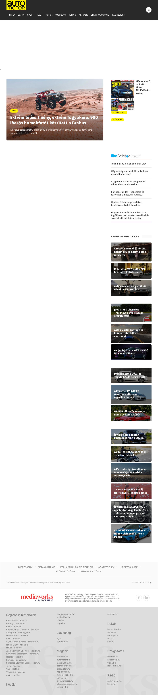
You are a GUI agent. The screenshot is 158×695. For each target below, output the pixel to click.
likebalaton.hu (63, 669)
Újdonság (60, 15)
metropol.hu (113, 635)
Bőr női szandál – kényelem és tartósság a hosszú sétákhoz (127, 193)
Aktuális (83, 15)
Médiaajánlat (46, 567)
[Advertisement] (79, 44)
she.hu (110, 641)
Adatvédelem (106, 567)
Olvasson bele (119, 112)
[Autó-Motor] (16, 5)
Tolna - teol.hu (13, 666)
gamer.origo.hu (64, 665)
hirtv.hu (60, 620)
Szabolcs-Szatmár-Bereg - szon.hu (23, 663)
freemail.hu (112, 656)
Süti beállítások (91, 571)
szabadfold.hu (64, 617)
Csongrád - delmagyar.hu (18, 632)
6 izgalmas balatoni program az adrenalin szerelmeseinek (128, 183)
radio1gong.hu (114, 681)
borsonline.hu (114, 629)
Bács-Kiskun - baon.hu (17, 620)
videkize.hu (62, 687)
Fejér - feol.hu (13, 638)
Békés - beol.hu (13, 626)
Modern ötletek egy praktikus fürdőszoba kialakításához (127, 203)
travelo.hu (62, 678)
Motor (49, 15)
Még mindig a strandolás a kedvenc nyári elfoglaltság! (130, 172)
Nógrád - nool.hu (14, 657)
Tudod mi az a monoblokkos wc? (128, 163)
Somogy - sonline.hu (16, 660)
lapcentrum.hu (114, 665)
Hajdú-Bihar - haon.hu (17, 645)
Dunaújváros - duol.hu (17, 635)
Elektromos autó (100, 15)
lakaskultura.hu (64, 663)
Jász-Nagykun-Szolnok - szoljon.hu (23, 651)
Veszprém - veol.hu (15, 672)
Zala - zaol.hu (13, 675)
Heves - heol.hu (14, 647)
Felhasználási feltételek (76, 567)
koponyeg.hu (113, 659)
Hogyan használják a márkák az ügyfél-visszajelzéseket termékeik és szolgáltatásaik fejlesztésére (130, 215)
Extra (21, 15)
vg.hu (59, 638)
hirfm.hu (111, 684)
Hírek (12, 15)
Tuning (72, 15)
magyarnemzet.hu (66, 614)
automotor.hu (63, 659)
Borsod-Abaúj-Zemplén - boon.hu (22, 629)
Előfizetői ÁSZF (65, 571)
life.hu (110, 638)
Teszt (39, 15)
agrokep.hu (62, 641)
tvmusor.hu (112, 614)
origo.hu (61, 623)
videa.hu (111, 663)
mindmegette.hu (65, 675)
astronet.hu (62, 656)
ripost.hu (111, 632)
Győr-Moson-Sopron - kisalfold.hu (22, 641)
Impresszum (25, 567)
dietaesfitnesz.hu (65, 681)
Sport (30, 15)
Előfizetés (117, 15)
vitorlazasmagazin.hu (67, 684)
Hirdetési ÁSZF (129, 567)
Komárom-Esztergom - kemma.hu (22, 653)
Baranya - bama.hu (15, 623)
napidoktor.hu (63, 671)
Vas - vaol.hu (12, 669)
